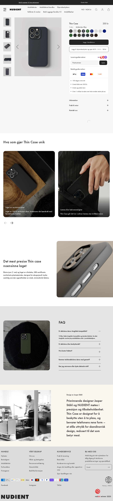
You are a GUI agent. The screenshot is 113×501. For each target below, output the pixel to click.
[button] (5, 9)
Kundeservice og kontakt (65, 463)
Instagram (32, 485)
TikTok (59, 485)
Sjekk (103, 63)
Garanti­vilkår (33, 467)
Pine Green (79, 31)
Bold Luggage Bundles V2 (52, 12)
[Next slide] (11, 223)
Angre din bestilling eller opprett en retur (69, 468)
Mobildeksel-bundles (47, 7)
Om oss (32, 456)
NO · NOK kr (86, 9)
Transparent (75, 31)
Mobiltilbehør (69, 12)
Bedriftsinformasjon (36, 471)
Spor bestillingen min (64, 473)
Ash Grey (96, 31)
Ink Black (71, 31)
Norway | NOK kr (107, 485)
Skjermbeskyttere (63, 7)
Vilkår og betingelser (36, 459)
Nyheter (4, 456)
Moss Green (87, 31)
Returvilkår (61, 459)
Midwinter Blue (83, 31)
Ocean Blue (91, 31)
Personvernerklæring (36, 463)
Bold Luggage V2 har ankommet (29, 2)
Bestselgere (5, 459)
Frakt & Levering (63, 456)
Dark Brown (91, 35)
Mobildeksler (32, 7)
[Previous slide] (5, 223)
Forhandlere (5, 467)
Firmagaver (5, 471)
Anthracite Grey (87, 35)
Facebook (4, 485)
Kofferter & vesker (34, 12)
